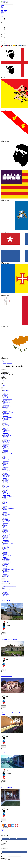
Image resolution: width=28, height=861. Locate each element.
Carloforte (6, 444)
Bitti (5, 515)
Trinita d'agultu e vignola (9, 569)
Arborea (5, 457)
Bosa (5, 401)
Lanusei (5, 487)
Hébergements (4, 10)
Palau (5, 492)
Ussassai (5, 570)
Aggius (5, 456)
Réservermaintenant (3, 633)
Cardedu (5, 482)
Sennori (5, 564)
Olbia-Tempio (7, 581)
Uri (4, 423)
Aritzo (5, 512)
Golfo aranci (6, 486)
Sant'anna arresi (7, 561)
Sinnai (5, 452)
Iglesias (5, 416)
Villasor (5, 576)
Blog (2, 16)
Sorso (5, 408)
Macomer (6, 464)
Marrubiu (6, 540)
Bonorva (5, 481)
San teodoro (6, 407)
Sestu (5, 499)
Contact (2, 830)
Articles (2, 6)
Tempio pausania (7, 453)
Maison (5, 593)
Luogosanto (6, 535)
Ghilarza (5, 447)
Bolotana (6, 516)
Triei (5, 568)
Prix (2, 383)
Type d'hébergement (5, 583)
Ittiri (5, 532)
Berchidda (6, 480)
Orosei (5, 420)
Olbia (5, 395)
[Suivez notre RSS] (2, 826)
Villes (2, 7)
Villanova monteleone (8, 508)
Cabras (5, 403)
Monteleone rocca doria (9, 543)
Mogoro (5, 542)
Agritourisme (6, 594)
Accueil (2, 5)
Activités (2, 12)
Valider (4, 385)
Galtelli (5, 462)
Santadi (5, 497)
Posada (5, 422)
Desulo (5, 524)
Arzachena (6, 402)
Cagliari (5, 424)
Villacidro (6, 476)
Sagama (5, 558)
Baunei (5, 414)
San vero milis (7, 560)
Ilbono (5, 531)
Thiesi (5, 504)
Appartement (6, 589)
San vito (5, 450)
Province (3, 578)
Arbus (5, 458)
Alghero (6, 392)
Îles (1, 14)
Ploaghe (5, 554)
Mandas (5, 537)
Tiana (5, 566)
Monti (5, 544)
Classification (3, 378)
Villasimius (6, 440)
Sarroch (5, 451)
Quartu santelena (8, 399)
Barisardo (6, 479)
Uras (5, 507)
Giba (5, 529)
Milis (5, 490)
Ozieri (5, 468)
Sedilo (5, 469)
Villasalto (6, 509)
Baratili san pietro (7, 514)
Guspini (5, 530)
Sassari (5, 394)
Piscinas (5, 553)
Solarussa (6, 501)
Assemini (6, 459)
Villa (5, 588)
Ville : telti (6, 390)
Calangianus (6, 520)
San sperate (6, 559)
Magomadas (6, 436)
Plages (2, 8)
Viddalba (6, 572)
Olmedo (5, 491)
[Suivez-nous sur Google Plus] (9, 826)
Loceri (5, 463)
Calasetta (6, 442)
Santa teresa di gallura (8, 412)
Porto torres (6, 410)
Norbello (6, 547)
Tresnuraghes (6, 470)
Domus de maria (7, 446)
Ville (2, 388)
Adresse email (4, 841)
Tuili (5, 506)
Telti (5, 431)
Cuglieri (5, 445)
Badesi (5, 513)
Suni (5, 503)
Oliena (5, 419)
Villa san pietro (7, 475)
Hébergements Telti (7, 363)
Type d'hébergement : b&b (9, 586)
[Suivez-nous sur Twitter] (13, 826)
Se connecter (9, 845)
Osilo (5, 551)
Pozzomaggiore (7, 555)
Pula (5, 429)
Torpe (5, 439)
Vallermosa (6, 571)
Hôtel (5, 592)
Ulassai (5, 472)
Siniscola (6, 413)
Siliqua (5, 565)
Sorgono (5, 502)
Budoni (5, 441)
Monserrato (6, 465)
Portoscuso (6, 428)
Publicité (2, 829)
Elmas (5, 485)
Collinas (5, 523)
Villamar (5, 574)
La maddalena (7, 406)
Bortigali (5, 518)
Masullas (6, 541)
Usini (5, 473)
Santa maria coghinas (8, 496)
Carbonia (6, 425)
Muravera (6, 448)
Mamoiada (6, 536)
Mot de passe (3, 843)
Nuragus (5, 549)
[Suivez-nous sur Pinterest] (16, 826)
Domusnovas (6, 525)
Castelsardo (6, 396)
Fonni (5, 526)
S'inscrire (11, 859)
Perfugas (5, 552)
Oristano (5, 437)
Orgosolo (6, 467)
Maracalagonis (7, 538)
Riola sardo (6, 493)
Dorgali (6, 397)
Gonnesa (6, 427)
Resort (5, 595)
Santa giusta (6, 495)
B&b (5, 591)
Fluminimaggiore (7, 435)
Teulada (5, 433)
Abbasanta (6, 510)
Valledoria (6, 474)
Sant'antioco (7, 411)
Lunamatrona (6, 534)
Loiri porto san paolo (8, 417)
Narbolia (5, 546)
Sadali (5, 557)
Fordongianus (7, 527)
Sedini (5, 498)
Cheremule (6, 521)
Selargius (6, 563)
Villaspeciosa (6, 434)
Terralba (5, 454)
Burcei (5, 519)
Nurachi (5, 548)
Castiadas (6, 461)
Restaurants (3, 11)
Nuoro (5, 418)
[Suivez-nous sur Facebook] (6, 826)
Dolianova (6, 484)
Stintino (6, 405)
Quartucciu (6, 430)
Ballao (5, 478)
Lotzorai (5, 489)
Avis (2, 13)
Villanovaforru (7, 575)
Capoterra (6, 400)
